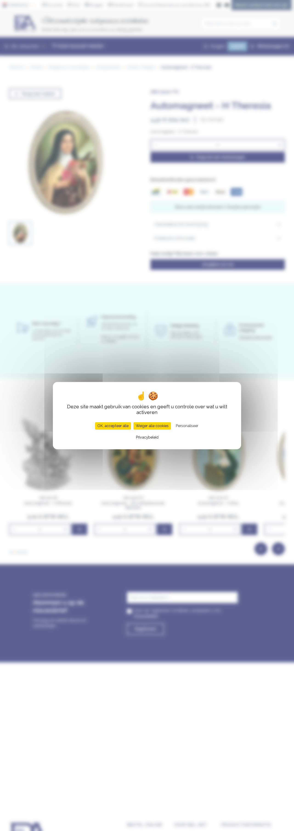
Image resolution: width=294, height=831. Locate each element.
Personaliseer (187, 425)
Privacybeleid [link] (147, 437)
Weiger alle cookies (152, 425)
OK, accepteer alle (113, 425)
